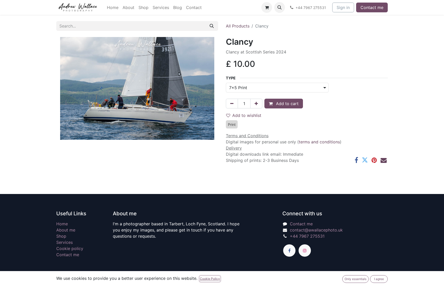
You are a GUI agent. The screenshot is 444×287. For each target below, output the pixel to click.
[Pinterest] (374, 160)
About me (65, 230)
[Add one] (256, 103)
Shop (61, 236)
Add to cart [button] (287, 103)
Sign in (343, 7)
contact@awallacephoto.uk (316, 230)
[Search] (211, 26)
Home (62, 223)
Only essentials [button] (355, 279)
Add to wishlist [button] (246, 115)
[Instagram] (305, 250)
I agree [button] (379, 279)
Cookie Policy (210, 279)
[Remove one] (232, 103)
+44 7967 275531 (307, 236)
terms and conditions (319, 141)
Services (64, 242)
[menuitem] (113, 7)
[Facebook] (356, 160)
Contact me (371, 7)
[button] (279, 7)
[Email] (384, 160)
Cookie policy (69, 248)
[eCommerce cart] (266, 7)
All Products (237, 26)
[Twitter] (365, 160)
